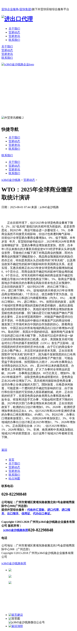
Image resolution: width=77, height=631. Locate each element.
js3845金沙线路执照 (15, 530)
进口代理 (53, 509)
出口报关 (13, 513)
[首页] (17, 64)
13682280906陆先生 (39, 582)
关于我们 (14, 28)
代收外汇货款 (35, 509)
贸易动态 (14, 32)
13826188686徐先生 (39, 570)
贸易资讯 (14, 36)
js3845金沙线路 (10, 179)
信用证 (25, 513)
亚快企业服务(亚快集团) (16, 9)
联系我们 (14, 39)
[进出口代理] (17, 19)
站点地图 (14, 478)
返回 (4, 449)
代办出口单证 (41, 513)
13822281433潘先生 (39, 576)
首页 (11, 459)
